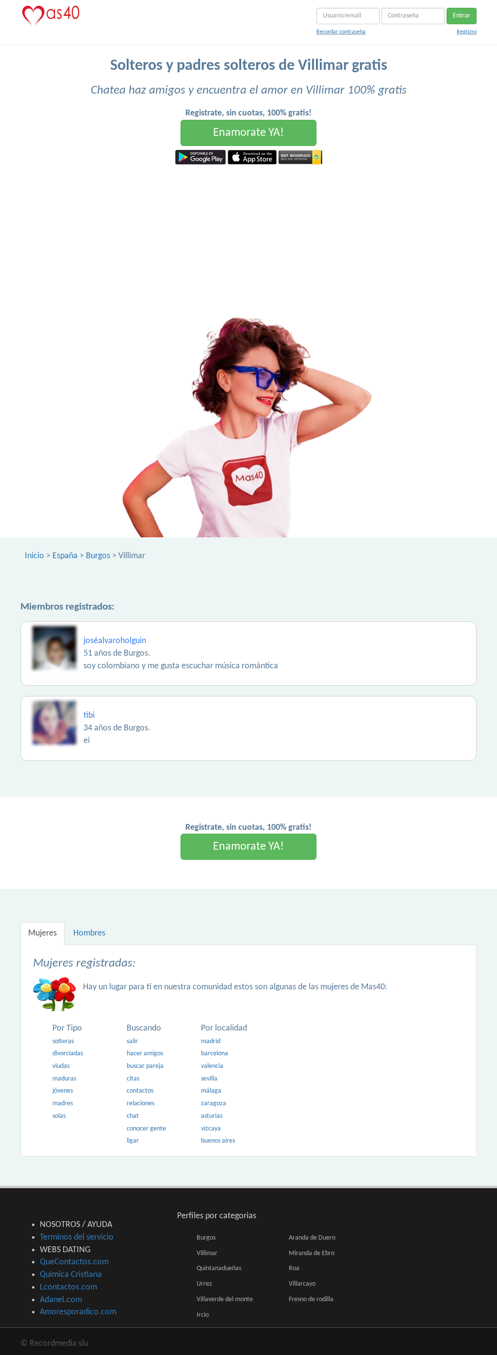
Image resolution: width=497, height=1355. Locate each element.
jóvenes (62, 1091)
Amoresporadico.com (78, 1312)
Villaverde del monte (225, 1299)
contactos (140, 1091)
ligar (133, 1141)
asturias (211, 1116)
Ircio (203, 1315)
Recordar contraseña (340, 32)
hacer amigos (145, 1053)
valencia (212, 1066)
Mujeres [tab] (42, 933)
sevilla (209, 1078)
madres (62, 1103)
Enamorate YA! (248, 133)
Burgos (98, 556)
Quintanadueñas (219, 1268)
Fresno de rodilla (311, 1299)
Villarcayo (302, 1284)
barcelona (214, 1053)
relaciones (140, 1103)
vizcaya (211, 1128)
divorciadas (67, 1053)
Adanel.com (61, 1300)
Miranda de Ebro (311, 1253)
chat (133, 1116)
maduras (64, 1078)
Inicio (34, 556)
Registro (467, 32)
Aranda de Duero (312, 1238)
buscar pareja (145, 1066)
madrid (210, 1041)
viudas (60, 1066)
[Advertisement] (248, 237)
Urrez (204, 1284)
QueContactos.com (74, 1262)
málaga (211, 1091)
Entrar (461, 15)
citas (133, 1078)
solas (59, 1116)
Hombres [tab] (89, 933)
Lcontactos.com (68, 1287)
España (65, 556)
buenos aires (218, 1141)
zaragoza (213, 1103)
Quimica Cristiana (71, 1274)
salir (132, 1041)
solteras (63, 1041)
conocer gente (146, 1128)
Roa (294, 1268)
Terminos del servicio (77, 1237)
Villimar (207, 1253)
